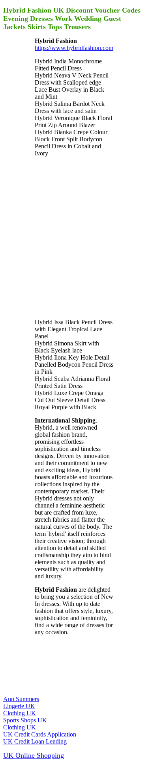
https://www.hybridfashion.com (74, 47)
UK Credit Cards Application (39, 734)
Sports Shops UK (25, 720)
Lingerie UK (19, 706)
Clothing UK (19, 713)
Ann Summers (21, 699)
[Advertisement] (74, 237)
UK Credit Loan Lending (35, 741)
